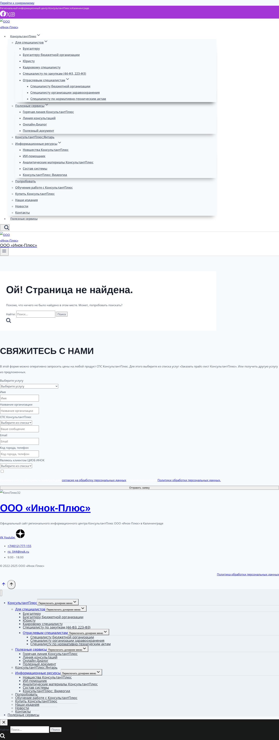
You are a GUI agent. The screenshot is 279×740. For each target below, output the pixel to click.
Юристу (29, 61)
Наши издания (26, 200)
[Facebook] (3, 15)
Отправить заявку (139, 487)
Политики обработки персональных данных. (189, 480)
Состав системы (35, 168)
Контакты (22, 212)
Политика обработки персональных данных (248, 574)
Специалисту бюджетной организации (60, 86)
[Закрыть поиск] (4, 722)
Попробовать (25, 181)
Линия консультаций (39, 118)
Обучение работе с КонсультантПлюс (44, 187)
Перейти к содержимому (17, 3)
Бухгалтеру (31, 48)
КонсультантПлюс (22, 602)
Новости (21, 206)
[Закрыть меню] (1, 593)
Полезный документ (38, 131)
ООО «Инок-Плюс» (45, 507)
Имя (3, 392)
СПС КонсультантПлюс (15, 417)
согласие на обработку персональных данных (94, 480)
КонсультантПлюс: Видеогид (45, 175)
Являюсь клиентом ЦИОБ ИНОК (22, 460)
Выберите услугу (11, 380)
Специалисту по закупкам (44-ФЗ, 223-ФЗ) (54, 73)
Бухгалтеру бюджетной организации (51, 55)
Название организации (16, 404)
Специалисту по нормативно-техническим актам (68, 99)
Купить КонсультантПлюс (35, 194)
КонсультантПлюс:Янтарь (34, 137)
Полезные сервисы (24, 219)
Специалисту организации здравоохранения (65, 92)
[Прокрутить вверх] (3, 585)
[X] (8, 15)
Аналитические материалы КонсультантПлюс (58, 162)
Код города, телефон (14, 448)
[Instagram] (12, 15)
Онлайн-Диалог (35, 124)
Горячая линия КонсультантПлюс (48, 112)
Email (3, 435)
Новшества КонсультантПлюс (46, 150)
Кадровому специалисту (42, 67)
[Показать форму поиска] (4, 227)
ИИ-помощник (34, 156)
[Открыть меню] (4, 251)
